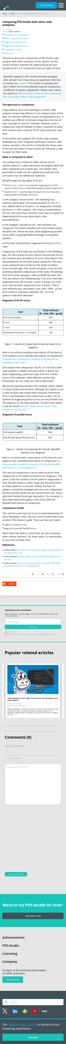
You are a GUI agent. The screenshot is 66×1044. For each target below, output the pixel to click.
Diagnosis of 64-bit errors (15, 42)
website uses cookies (22, 1024)
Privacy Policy (42, 634)
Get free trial (33, 916)
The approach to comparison (17, 34)
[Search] (6, 1002)
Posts (12, 14)
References (9, 53)
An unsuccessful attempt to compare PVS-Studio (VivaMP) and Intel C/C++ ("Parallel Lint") (31, 464)
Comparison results (12, 49)
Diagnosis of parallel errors (16, 45)
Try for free (46, 5)
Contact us (12, 979)
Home (4, 14)
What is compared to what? (16, 38)
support (23, 83)
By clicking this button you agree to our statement (31, 634)
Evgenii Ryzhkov (14, 31)
